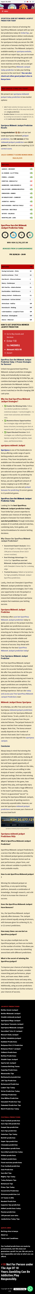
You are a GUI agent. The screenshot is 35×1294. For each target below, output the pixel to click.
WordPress (4, 1291)
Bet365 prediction (8, 1138)
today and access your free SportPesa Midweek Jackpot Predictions (17, 693)
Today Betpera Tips (8, 1180)
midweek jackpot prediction (12, 142)
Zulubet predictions (9, 1159)
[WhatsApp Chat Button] (30, 1289)
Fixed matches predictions (11, 1162)
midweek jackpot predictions (20, 710)
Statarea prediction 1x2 (10, 1194)
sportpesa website (24, 51)
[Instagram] (33, 1)
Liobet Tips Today (8, 1088)
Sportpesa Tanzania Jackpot (12, 1024)
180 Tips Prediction (8, 1080)
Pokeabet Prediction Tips (11, 1105)
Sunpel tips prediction (9, 1127)
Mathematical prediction (11, 1077)
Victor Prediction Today (10, 1091)
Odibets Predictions (9, 1052)
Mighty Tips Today (8, 1177)
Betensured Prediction (10, 1084)
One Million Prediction (9, 1098)
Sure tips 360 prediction (10, 1124)
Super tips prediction (9, 1141)
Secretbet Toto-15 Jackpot (11, 1031)
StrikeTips (25, 33)
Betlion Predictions (8, 1056)
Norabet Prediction (8, 1201)
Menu (6, 11)
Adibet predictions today (11, 1208)
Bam (12, 1291)
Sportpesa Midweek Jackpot (12, 1027)
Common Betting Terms (10, 1066)
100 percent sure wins (9, 1215)
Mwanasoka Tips (7, 1073)
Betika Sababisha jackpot (11, 1038)
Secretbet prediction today (12, 1152)
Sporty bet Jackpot (8, 1063)
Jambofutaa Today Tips (10, 1219)
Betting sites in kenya (9, 1231)
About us (4, 1235)
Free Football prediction (10, 1121)
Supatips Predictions (9, 1070)
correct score (6, 148)
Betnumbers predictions (10, 1148)
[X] (30, 1)
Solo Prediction (7, 1169)
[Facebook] (25, 1)
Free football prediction (10, 1166)
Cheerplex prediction (9, 1145)
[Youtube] (27, 1)
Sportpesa (5, 450)
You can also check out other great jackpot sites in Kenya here (16, 76)
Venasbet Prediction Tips (11, 1102)
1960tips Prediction (9, 1095)
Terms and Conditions (9, 1238)
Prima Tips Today (7, 1187)
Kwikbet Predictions (9, 1042)
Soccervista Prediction (10, 1191)
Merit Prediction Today (10, 1109)
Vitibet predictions (8, 1155)
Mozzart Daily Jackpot (9, 1035)
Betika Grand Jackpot (9, 1010)
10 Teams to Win (7, 1198)
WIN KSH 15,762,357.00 (17, 242)
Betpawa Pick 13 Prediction (12, 1045)
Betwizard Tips (7, 1184)
